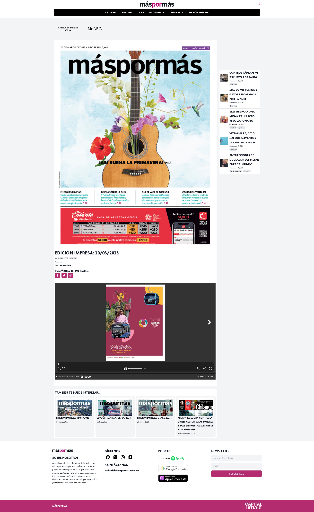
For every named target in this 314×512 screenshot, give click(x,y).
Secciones (155, 12)
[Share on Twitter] (64, 275)
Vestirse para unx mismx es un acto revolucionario (242, 116)
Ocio (141, 12)
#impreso (58, 261)
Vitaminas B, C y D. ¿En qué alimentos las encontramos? (243, 138)
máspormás (59, 505)
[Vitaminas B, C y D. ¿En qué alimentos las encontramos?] (224, 141)
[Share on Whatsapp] (70, 275)
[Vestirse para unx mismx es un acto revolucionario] (224, 119)
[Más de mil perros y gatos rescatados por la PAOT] (224, 98)
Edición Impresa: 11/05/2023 (72, 417)
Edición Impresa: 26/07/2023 (154, 417)
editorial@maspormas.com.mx (122, 470)
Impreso (73, 258)
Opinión (175, 12)
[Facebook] (107, 457)
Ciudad (233, 127)
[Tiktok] (130, 457)
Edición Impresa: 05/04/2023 (114, 417)
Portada (127, 12)
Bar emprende (236, 171)
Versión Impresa (198, 12)
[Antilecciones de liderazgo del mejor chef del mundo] (224, 163)
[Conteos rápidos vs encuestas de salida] (224, 78)
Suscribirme (236, 473)
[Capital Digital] (253, 506)
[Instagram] (122, 457)
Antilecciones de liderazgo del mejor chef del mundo (244, 159)
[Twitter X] (115, 457)
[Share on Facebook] (57, 275)
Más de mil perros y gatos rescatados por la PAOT (243, 94)
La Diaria (110, 12)
